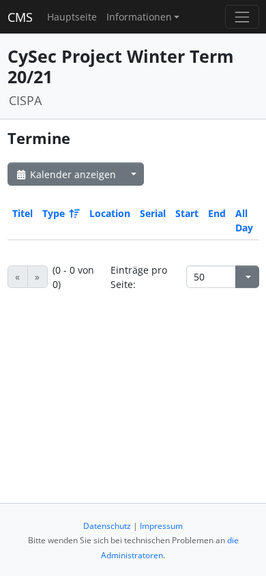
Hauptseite (72, 16)
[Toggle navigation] (241, 17)
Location (109, 213)
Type (53, 213)
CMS (20, 17)
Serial (153, 213)
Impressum (161, 526)
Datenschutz (107, 526)
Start (186, 213)
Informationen (139, 16)
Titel (22, 213)
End (217, 213)
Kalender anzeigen (71, 174)
